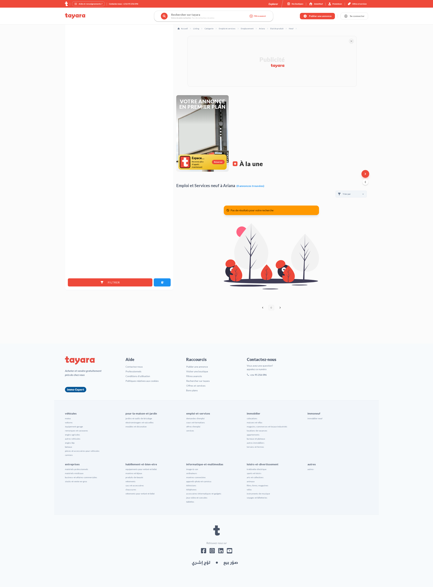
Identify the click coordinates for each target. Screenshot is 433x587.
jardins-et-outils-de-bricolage (139, 418)
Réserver (218, 162)
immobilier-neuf (314, 418)
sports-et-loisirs (254, 473)
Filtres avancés (194, 376)
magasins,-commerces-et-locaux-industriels (267, 426)
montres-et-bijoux (134, 473)
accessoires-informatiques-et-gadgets (203, 493)
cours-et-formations (195, 422)
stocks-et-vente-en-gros (76, 481)
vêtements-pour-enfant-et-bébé (140, 493)
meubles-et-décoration (136, 426)
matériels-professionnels (76, 469)
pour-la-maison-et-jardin (141, 413)
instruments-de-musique (258, 493)
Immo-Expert (75, 389)
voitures (69, 422)
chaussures (131, 489)
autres (311, 464)
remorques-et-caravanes (76, 430)
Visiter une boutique (197, 371)
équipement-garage (74, 426)
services (190, 430)
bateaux (68, 447)
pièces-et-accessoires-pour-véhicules (82, 451)
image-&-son (192, 469)
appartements (253, 434)
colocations (252, 418)
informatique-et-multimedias (204, 464)
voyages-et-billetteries (257, 497)
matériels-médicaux (74, 473)
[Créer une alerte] (162, 282)
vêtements (130, 481)
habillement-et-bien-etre (141, 464)
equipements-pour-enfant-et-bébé (141, 469)
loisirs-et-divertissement (262, 464)
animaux (251, 481)
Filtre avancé (260, 16)
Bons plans (192, 390)
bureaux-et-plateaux (256, 438)
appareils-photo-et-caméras (198, 481)
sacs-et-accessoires (135, 485)
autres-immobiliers (255, 443)
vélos (249, 489)
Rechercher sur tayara (198, 380)
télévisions (191, 485)
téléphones (191, 489)
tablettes (190, 501)
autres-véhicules (72, 438)
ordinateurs (191, 473)
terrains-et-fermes (255, 447)
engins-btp (69, 443)
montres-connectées (196, 477)
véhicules (71, 413)
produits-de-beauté (134, 477)
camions (69, 455)
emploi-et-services (198, 413)
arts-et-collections (255, 477)
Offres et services (196, 385)
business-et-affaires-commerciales (81, 477)
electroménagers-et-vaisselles (140, 422)
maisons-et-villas (254, 422)
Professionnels (133, 371)
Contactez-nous (134, 366)
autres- (310, 469)
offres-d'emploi (193, 426)
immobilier (253, 413)
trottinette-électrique (256, 469)
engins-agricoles (72, 434)
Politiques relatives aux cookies (142, 380)
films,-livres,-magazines (257, 485)
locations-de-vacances (257, 430)
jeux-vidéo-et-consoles (196, 497)
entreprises (72, 464)
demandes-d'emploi (195, 418)
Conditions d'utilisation (138, 376)
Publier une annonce (197, 366)
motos (68, 418)
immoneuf (313, 413)
